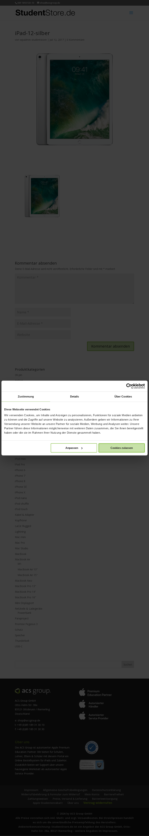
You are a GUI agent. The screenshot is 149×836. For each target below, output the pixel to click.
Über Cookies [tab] (123, 396)
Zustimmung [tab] (26, 396)
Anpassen (71, 447)
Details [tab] (74, 396)
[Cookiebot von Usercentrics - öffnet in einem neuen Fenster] (129, 386)
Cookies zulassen (121, 447)
